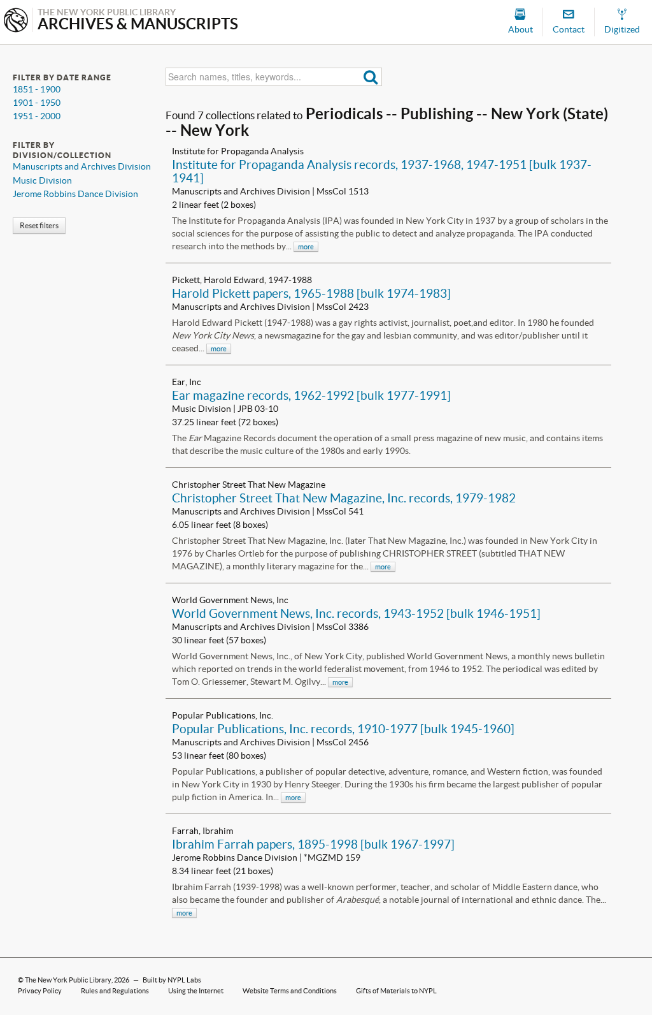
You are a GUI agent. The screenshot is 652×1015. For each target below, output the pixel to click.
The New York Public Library (68, 980)
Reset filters (39, 225)
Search (371, 77)
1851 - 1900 (36, 89)
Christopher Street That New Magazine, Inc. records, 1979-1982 (344, 498)
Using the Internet (195, 991)
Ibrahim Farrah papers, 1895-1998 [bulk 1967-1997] (313, 844)
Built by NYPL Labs (172, 980)
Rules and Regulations (115, 991)
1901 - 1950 (36, 103)
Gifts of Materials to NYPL (396, 991)
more (306, 247)
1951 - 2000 (36, 116)
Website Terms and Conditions (290, 991)
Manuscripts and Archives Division (82, 166)
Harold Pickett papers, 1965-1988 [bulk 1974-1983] (311, 293)
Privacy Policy (40, 991)
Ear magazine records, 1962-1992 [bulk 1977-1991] (311, 395)
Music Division (42, 180)
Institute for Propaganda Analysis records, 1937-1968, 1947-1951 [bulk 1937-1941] (382, 171)
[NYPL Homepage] (16, 21)
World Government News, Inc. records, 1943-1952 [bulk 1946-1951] (356, 613)
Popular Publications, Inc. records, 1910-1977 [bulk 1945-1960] (343, 729)
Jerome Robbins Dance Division (75, 194)
